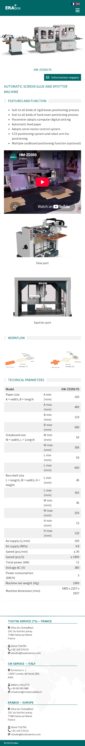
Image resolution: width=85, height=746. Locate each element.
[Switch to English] (78, 3)
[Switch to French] (73, 3)
